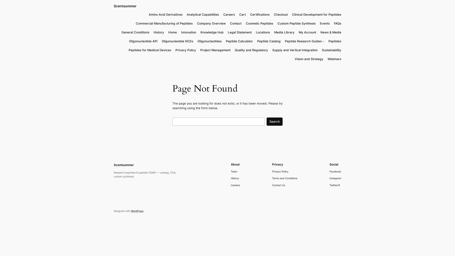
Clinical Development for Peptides (316, 14)
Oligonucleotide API (143, 41)
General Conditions (135, 32)
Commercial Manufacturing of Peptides (164, 23)
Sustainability (331, 50)
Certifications (260, 14)
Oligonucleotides (209, 41)
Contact (236, 23)
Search (274, 121)
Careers (229, 14)
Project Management (215, 50)
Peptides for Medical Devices (150, 50)
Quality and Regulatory (251, 50)
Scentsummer (125, 6)
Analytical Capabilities (203, 14)
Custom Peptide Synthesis (296, 23)
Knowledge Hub (212, 32)
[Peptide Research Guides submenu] (323, 41)
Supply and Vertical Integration (295, 50)
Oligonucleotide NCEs (177, 41)
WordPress (137, 210)
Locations (263, 32)
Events (325, 23)
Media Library (284, 32)
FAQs (337, 23)
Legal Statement (240, 32)
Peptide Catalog (269, 41)
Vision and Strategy (309, 59)
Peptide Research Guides (303, 41)
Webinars (334, 59)
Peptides (334, 41)
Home (172, 32)
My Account (307, 32)
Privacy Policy (185, 50)
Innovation (188, 32)
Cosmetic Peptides (259, 23)
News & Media (330, 32)
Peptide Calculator (239, 41)
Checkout (281, 14)
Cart (242, 14)
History (159, 32)
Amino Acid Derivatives (166, 14)
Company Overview (211, 23)
